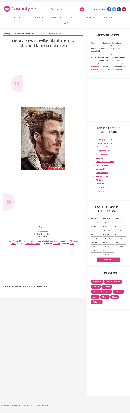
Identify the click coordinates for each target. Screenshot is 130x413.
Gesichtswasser (102, 165)
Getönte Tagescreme (104, 143)
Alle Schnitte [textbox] (96, 230)
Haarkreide (100, 184)
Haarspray (100, 187)
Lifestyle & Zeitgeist (101, 292)
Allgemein (97, 282)
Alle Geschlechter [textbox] (97, 222)
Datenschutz (15, 406)
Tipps (73, 17)
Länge (117, 218)
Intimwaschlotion (102, 147)
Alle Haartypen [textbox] (121, 230)
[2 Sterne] (41, 231)
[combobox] (96, 222)
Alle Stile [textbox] (119, 238)
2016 (72, 244)
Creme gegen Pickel (104, 139)
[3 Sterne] (43, 231)
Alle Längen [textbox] (120, 222)
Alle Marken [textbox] (108, 254)
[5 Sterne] (47, 231)
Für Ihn (96, 287)
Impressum (5, 406)
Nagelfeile (100, 191)
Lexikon (90, 17)
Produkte (109, 17)
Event (105, 243)
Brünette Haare (52, 241)
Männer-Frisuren (29, 241)
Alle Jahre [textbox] (119, 246)
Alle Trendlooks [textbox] (97, 254)
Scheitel (106, 234)
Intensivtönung (102, 176)
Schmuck (106, 226)
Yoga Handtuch (102, 154)
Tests (65, 23)
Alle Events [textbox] (108, 246)
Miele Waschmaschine (105, 162)
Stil (116, 234)
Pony (92, 234)
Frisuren (36, 17)
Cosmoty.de (8, 34)
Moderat (56, 244)
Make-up (118, 292)
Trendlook (94, 251)
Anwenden (108, 260)
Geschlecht (95, 218)
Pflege (105, 297)
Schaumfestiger (102, 173)
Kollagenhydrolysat (103, 151)
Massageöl (100, 169)
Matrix (45, 227)
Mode (95, 297)
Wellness (97, 302)
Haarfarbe (106, 218)
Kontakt (37, 406)
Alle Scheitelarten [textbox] (109, 238)
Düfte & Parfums (113, 282)
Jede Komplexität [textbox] (97, 246)
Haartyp (118, 226)
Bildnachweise (27, 406)
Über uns (45, 406)
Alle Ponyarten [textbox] (97, 238)
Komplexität (95, 243)
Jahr (116, 243)
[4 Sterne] (45, 231)
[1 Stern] (39, 231)
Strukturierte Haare (32, 244)
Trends (17, 17)
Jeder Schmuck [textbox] (109, 230)
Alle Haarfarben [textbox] (109, 222)
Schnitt (93, 226)
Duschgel (99, 158)
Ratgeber (55, 17)
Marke (105, 251)
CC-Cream (100, 180)
